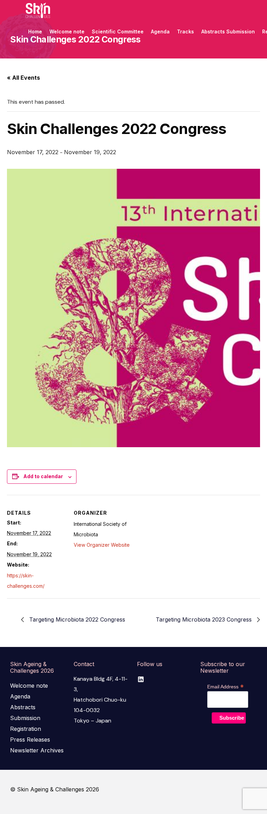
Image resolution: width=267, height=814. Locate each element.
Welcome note (29, 685)
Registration (25, 728)
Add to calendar (43, 476)
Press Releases (30, 739)
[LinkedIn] (141, 679)
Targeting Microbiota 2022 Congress (76, 619)
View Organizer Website (102, 545)
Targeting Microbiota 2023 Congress (204, 619)
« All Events (23, 77)
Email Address (225, 686)
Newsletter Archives (37, 750)
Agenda (20, 696)
